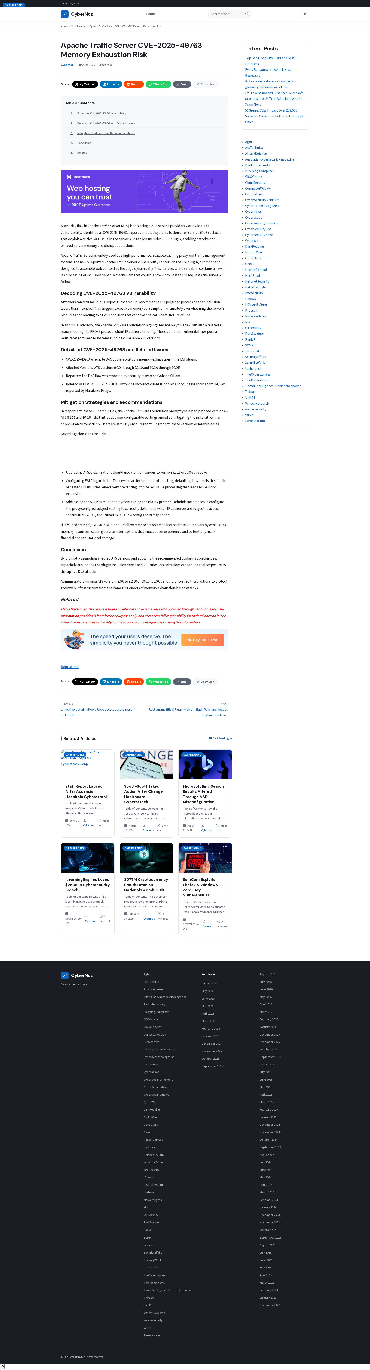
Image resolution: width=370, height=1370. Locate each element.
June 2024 (266, 1170)
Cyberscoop (253, 217)
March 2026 (209, 1021)
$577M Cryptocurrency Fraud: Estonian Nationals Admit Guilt (146, 885)
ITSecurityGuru (256, 304)
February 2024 (269, 1200)
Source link (70, 666)
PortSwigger (254, 333)
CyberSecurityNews (259, 235)
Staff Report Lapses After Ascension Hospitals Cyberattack (86, 791)
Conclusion (84, 143)
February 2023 (269, 1290)
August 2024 (267, 1155)
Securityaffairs (255, 357)
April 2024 (266, 1185)
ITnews (250, 298)
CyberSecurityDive (258, 229)
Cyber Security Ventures (262, 200)
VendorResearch (257, 403)
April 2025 (266, 1095)
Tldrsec (250, 391)
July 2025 (266, 1072)
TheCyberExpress (258, 374)
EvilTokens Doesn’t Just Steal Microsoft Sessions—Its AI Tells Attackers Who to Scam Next (274, 99)
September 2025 (212, 1066)
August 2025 (267, 1064)
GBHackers (253, 258)
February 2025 (269, 1110)
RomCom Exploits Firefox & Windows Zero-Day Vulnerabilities (200, 887)
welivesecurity (255, 409)
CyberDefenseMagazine (262, 205)
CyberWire (252, 240)
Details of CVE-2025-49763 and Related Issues (106, 123)
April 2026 (208, 1014)
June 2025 (266, 1080)
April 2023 (266, 1275)
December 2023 (270, 1215)
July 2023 (266, 1253)
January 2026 (210, 1036)
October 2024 (268, 1140)
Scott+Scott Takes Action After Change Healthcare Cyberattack (143, 794)
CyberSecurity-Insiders (261, 223)
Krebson (251, 310)
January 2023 (268, 1298)
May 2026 (207, 1006)
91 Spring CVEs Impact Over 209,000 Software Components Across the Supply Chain (275, 116)
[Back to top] (2, 1366)
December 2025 (212, 1044)
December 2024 (270, 1125)
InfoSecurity (254, 293)
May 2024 (266, 1177)
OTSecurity (253, 328)
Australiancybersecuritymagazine (269, 159)
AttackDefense (256, 153)
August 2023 (267, 1245)
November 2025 (212, 1051)
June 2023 (266, 1260)
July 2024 (266, 1162)
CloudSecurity (255, 182)
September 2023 (270, 1238)
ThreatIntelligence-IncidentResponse (273, 386)
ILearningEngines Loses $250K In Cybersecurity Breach (87, 885)
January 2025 (268, 1117)
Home (150, 14)
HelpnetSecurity (257, 281)
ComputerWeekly (258, 188)
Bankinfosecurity (257, 165)
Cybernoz (88, 825)
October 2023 (268, 1230)
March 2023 (267, 1283)
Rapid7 (250, 339)
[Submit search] (247, 14)
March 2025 (267, 1102)
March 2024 (267, 1192)
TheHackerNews (257, 380)
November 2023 (270, 1222)
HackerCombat (256, 269)
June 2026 (208, 999)
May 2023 (266, 1267)
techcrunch (253, 368)
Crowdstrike (254, 194)
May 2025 (266, 1087)
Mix (247, 322)
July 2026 (207, 991)
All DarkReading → (220, 738)
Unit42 (250, 397)
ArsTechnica (254, 147)
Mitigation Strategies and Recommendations (106, 133)
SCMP (249, 345)
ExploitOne (253, 252)
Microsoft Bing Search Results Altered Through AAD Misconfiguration (203, 794)
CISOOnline (253, 176)
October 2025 (210, 1059)
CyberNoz (78, 14)
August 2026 (209, 983)
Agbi (248, 142)
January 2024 (268, 1207)
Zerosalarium (255, 420)
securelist (252, 351)
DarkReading (78, 26)
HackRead (252, 275)
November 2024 (270, 1132)
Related (82, 153)
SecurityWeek (255, 362)
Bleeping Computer (259, 171)
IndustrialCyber (256, 287)
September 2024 (270, 1147)
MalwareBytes (255, 316)
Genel (249, 264)
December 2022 (270, 1305)
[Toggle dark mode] (305, 14)
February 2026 (211, 1029)
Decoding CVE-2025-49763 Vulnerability (102, 113)
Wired (249, 415)
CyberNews (253, 211)
